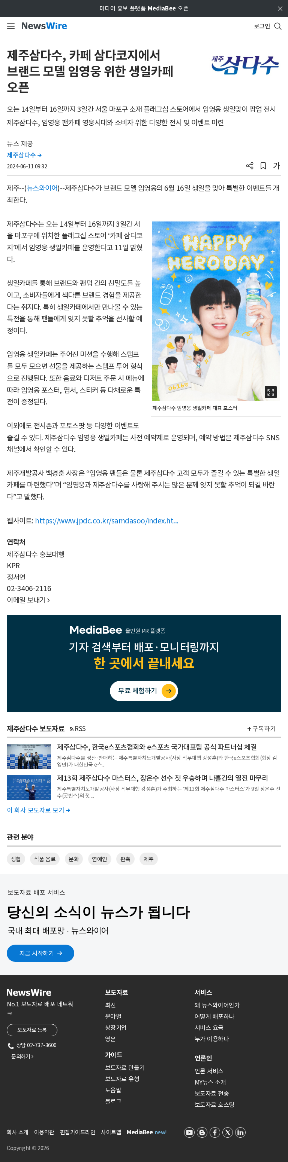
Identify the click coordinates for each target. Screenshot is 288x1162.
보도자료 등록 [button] (32, 1030)
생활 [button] (16, 859)
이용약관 (44, 1132)
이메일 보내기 (28, 600)
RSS (80, 729)
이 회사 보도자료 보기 (38, 810)
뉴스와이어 (42, 188)
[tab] (147, 992)
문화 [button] (74, 859)
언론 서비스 (209, 1071)
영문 (110, 1039)
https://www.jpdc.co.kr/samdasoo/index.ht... (106, 520)
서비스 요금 (209, 1027)
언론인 (203, 1058)
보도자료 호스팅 (214, 1105)
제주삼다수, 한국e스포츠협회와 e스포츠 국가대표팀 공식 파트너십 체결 (156, 747)
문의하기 (22, 1056)
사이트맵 (111, 1132)
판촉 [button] (125, 859)
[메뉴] (9, 26)
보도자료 (116, 992)
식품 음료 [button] (45, 859)
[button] (249, 166)
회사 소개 (17, 1132)
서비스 (203, 992)
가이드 (113, 1055)
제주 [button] (149, 859)
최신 (110, 1005)
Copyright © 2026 (28, 1148)
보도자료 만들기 (125, 1067)
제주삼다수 (24, 155)
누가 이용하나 (212, 1039)
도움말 (113, 1090)
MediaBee (140, 1132)
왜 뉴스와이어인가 (217, 1005)
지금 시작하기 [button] (37, 953)
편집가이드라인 (78, 1132)
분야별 (113, 1016)
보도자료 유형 (122, 1079)
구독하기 (264, 729)
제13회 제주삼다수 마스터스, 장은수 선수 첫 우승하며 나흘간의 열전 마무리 (162, 778)
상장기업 (116, 1027)
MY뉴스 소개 (210, 1082)
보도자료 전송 (212, 1093)
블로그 (113, 1101)
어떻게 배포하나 (214, 1016)
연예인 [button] (99, 859)
